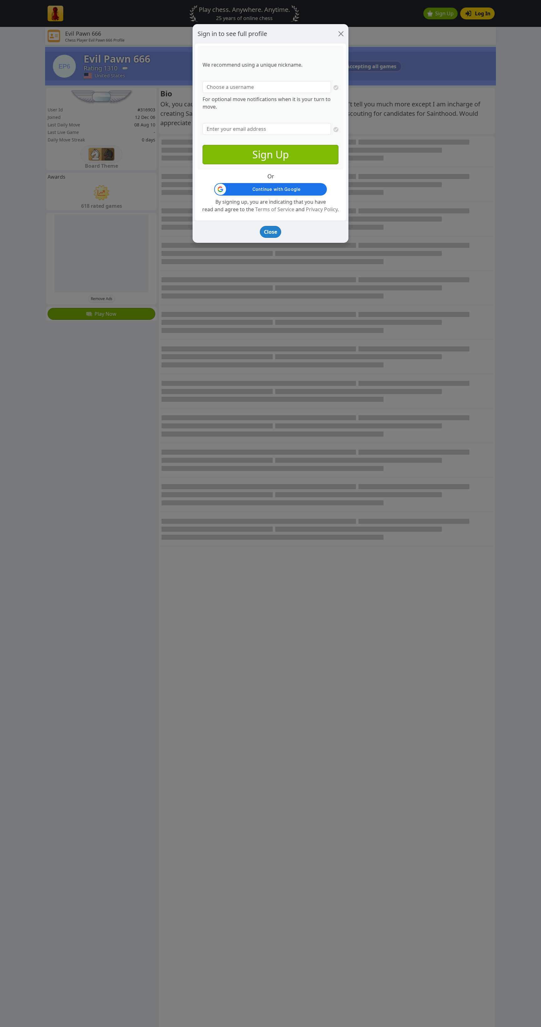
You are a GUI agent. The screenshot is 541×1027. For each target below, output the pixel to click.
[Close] (341, 34)
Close (270, 231)
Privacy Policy (321, 209)
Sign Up (270, 154)
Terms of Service (274, 209)
